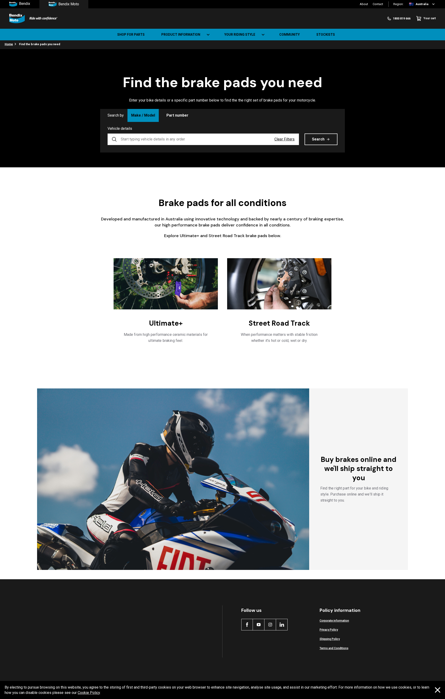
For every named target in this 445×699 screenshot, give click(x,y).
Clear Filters (284, 139)
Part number (177, 115)
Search (318, 139)
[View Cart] (437, 34)
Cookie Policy (89, 692)
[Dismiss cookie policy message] (437, 690)
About (364, 4)
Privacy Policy (329, 629)
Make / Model (143, 115)
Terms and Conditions (334, 648)
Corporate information (334, 620)
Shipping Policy (330, 639)
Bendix (24, 4)
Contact (378, 4)
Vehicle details (120, 128)
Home (9, 44)
